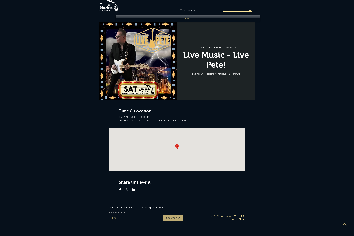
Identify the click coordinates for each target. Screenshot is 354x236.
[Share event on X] (127, 189)
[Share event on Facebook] (120, 189)
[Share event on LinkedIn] (133, 189)
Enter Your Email (117, 212)
